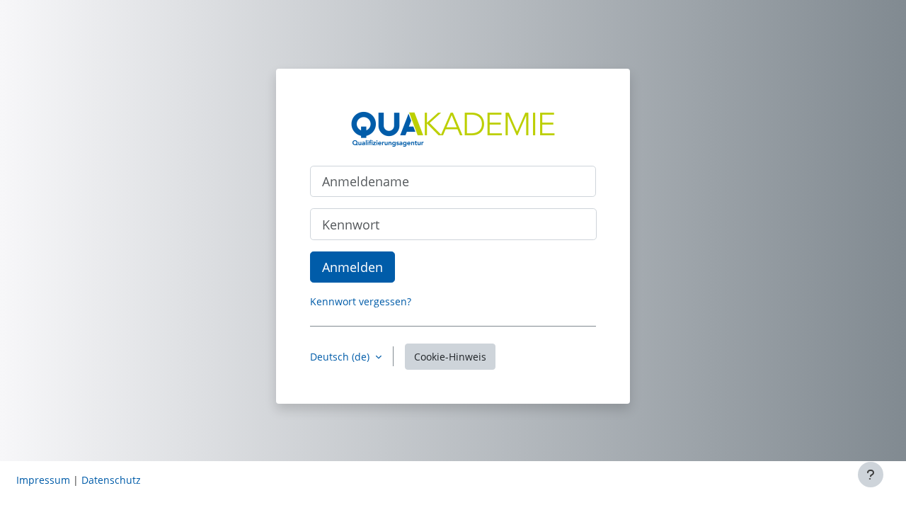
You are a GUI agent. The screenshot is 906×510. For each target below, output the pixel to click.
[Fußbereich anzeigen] (870, 474)
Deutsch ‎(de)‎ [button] (341, 356)
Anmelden (352, 267)
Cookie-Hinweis (450, 356)
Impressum (43, 480)
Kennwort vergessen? (360, 301)
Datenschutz (111, 480)
